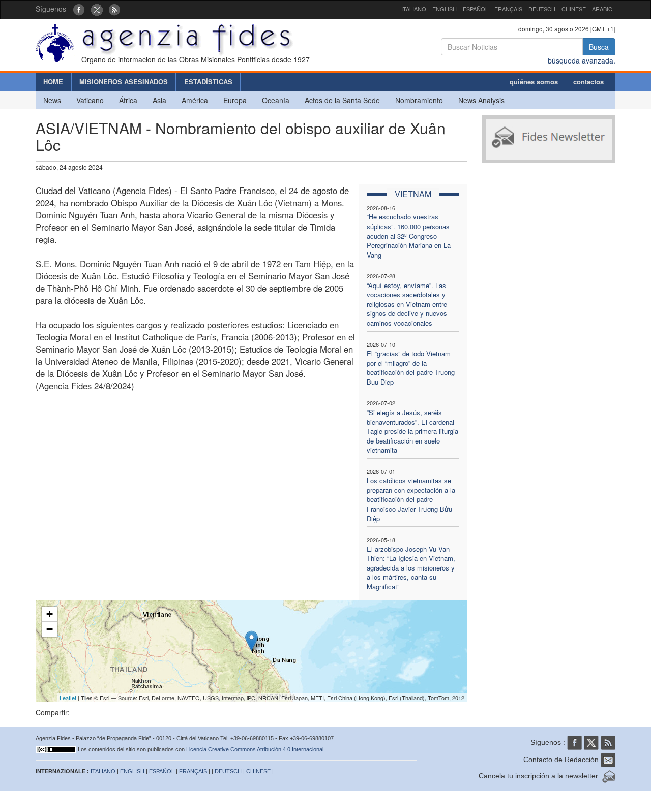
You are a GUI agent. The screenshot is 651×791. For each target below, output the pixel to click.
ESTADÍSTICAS (208, 81)
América (195, 100)
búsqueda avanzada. (581, 60)
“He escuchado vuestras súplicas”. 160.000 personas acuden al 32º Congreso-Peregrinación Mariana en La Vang (409, 235)
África (128, 100)
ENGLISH (444, 9)
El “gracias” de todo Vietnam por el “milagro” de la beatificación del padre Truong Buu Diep (411, 368)
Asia (159, 100)
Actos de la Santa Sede (342, 100)
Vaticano (90, 100)
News (52, 100)
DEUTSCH (541, 9)
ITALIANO (413, 9)
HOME (53, 81)
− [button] (49, 629)
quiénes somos (534, 81)
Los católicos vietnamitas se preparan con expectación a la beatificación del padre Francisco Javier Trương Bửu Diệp (411, 499)
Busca (599, 47)
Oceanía (275, 100)
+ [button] (49, 614)
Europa (235, 100)
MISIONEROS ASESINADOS (123, 81)
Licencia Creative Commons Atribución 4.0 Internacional (254, 749)
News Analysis (481, 100)
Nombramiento (419, 100)
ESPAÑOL (475, 9)
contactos (588, 81)
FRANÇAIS (508, 9)
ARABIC (602, 9)
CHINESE (573, 9)
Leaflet (68, 697)
